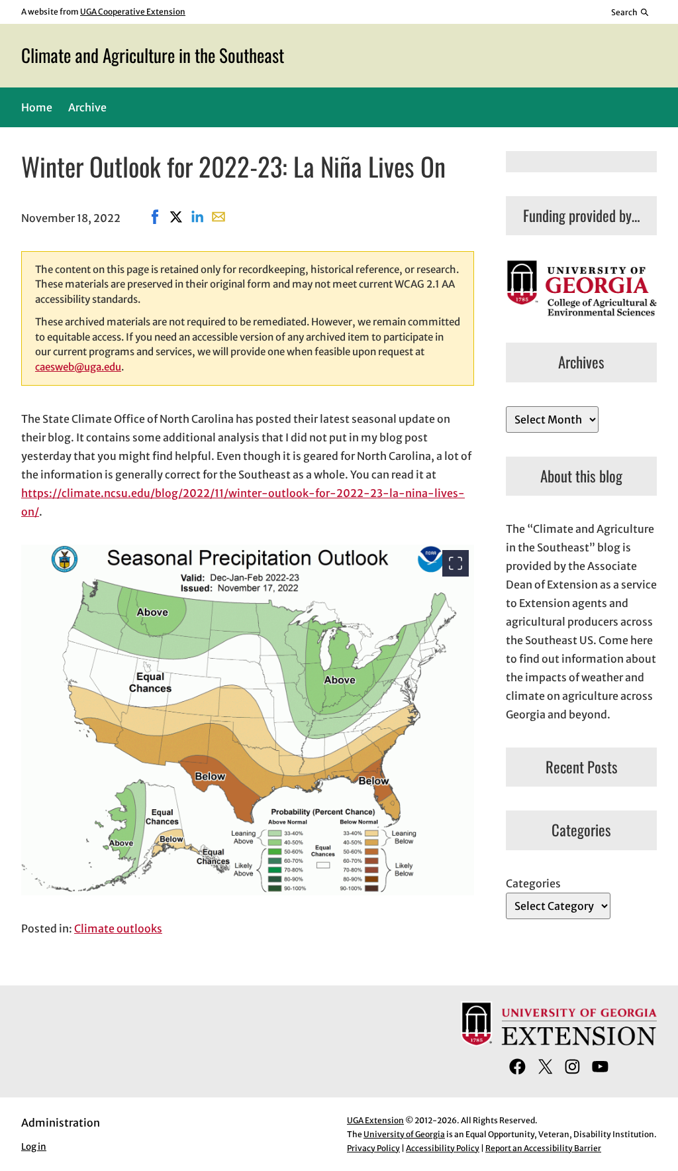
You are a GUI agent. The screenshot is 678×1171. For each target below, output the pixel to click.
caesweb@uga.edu (78, 367)
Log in (33, 1146)
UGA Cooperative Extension (132, 12)
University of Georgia (404, 1134)
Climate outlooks (118, 928)
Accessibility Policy (442, 1148)
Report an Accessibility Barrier (543, 1148)
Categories (533, 883)
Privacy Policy (373, 1148)
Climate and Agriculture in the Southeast (152, 55)
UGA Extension (375, 1120)
